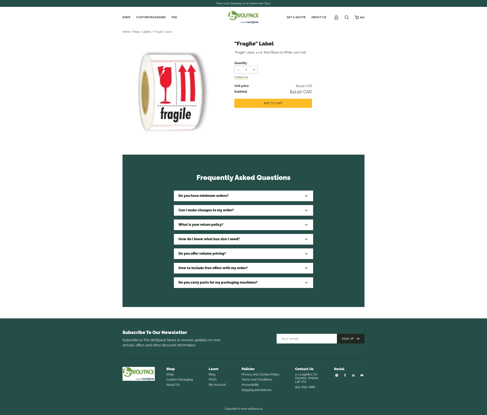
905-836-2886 (305, 387)
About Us (173, 384)
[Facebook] (345, 375)
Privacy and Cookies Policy (260, 374)
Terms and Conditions (257, 379)
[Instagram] (336, 375)
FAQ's (213, 379)
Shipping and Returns (256, 390)
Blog (212, 374)
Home (126, 31)
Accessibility (250, 384)
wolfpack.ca (255, 408)
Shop (136, 31)
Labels (146, 31)
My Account (217, 384)
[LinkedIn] (353, 375)
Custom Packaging (179, 379)
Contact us (241, 77)
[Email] (361, 375)
